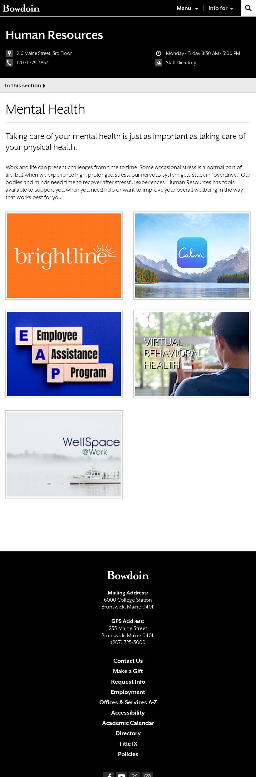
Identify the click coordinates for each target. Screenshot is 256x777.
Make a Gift (128, 671)
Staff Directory (181, 63)
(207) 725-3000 (128, 642)
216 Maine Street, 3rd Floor (44, 53)
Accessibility (128, 712)
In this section (23, 85)
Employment (128, 692)
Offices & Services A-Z (128, 702)
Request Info (128, 681)
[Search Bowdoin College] (248, 8)
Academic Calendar (128, 723)
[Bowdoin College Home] (21, 8)
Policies (128, 754)
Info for (218, 8)
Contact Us (128, 660)
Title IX (128, 743)
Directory (128, 733)
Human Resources (54, 34)
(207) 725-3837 (32, 63)
